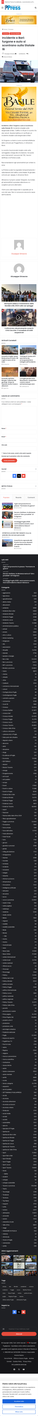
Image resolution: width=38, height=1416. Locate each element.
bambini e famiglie (8, 656)
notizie (19, 1293)
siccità (5, 1095)
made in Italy (7, 903)
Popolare (6, 497)
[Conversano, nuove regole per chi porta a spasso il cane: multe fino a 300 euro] (19, 1265)
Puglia (4, 1035)
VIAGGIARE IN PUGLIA (10, 1231)
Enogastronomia (8, 773)
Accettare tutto (19, 1401)
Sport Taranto (7, 1167)
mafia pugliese (7, 906)
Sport (4, 1152)
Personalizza (19, 1406)
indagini (5, 873)
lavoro (5, 897)
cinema (5, 674)
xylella (5, 1246)
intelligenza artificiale (9, 888)
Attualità (5, 650)
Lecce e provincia (8, 900)
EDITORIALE (6, 761)
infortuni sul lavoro (8, 879)
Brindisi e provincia (8, 668)
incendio (5, 860)
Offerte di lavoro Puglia (21, 1358)
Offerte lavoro (7, 966)
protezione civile (8, 1026)
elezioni (5, 764)
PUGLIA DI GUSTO (8, 1038)
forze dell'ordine (8, 830)
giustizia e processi (9, 845)
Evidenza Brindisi (8, 797)
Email (4, 436)
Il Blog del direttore (8, 851)
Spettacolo (6, 1131)
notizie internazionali (9, 957)
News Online (6, 954)
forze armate (7, 827)
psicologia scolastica (9, 1029)
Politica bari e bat (8, 978)
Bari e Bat (6, 659)
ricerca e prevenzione (9, 1056)
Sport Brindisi (7, 1158)
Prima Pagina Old (8, 1017)
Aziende (5, 653)
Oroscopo (6, 969)
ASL (4, 644)
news (4, 948)
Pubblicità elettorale (9, 1032)
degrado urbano (8, 740)
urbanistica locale (8, 1222)
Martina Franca (27, 1290)
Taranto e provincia (9, 1186)
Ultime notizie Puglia (8, 1299)
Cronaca (10, 29)
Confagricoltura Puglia (10, 692)
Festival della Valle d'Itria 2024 (12, 815)
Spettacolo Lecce (8, 1143)
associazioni (6, 647)
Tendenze (6, 1195)
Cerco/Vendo (8, 1358)
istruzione (6, 894)
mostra (5, 939)
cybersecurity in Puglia (10, 734)
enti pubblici (6, 779)
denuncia (5, 743)
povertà (5, 1008)
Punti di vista (7, 1044)
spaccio (5, 1125)
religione (5, 1053)
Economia (6, 758)
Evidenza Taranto (8, 806)
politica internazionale (9, 990)
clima (4, 680)
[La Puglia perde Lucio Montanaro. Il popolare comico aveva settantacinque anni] (28, 372)
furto (4, 839)
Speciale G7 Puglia (8, 1128)
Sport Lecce (6, 1164)
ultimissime (6, 1213)
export (5, 809)
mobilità (5, 924)
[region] (19, 1398)
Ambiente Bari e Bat (9, 611)
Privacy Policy (27, 1361)
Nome (4, 428)
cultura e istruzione (9, 731)
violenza (5, 1234)
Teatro (5, 1189)
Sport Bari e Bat (8, 1155)
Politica (5, 975)
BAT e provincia (7, 665)
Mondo (5, 933)
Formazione (6, 824)
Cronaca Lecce (7, 722)
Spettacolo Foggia (8, 1140)
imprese (5, 857)
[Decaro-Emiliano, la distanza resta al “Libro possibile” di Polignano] (7, 515)
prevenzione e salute (9, 1011)
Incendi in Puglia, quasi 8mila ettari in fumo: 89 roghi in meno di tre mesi (10, 359)
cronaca (31, 1286)
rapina (5, 1047)
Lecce (18, 1290)
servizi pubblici (7, 1089)
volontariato (6, 1243)
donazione (6, 749)
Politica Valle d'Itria (8, 1005)
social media (6, 1113)
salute (4, 1068)
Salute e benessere (9, 1071)
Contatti (9, 1361)
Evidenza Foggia (8, 800)
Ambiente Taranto (8, 623)
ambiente (5, 608)
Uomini (5, 1219)
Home (5, 29)
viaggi (4, 1228)
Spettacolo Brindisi (8, 1137)
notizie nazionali (8, 963)
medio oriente (7, 915)
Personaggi (6, 972)
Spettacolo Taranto (9, 1146)
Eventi (5, 785)
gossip (5, 848)
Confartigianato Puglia (10, 695)
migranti (5, 921)
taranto (21, 1296)
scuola (5, 1080)
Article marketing (8, 638)
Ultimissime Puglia (21, 1299)
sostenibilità (6, 1122)
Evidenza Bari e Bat (9, 794)
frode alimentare (8, 833)
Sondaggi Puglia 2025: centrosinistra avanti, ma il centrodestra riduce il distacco (24, 525)
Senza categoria (8, 1083)
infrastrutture (7, 882)
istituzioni (5, 891)
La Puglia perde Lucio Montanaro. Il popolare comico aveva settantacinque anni (28, 381)
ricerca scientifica (8, 1059)
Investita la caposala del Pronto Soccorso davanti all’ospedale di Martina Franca (23, 543)
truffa (4, 1207)
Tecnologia (6, 1192)
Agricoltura (6, 596)
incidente (5, 867)
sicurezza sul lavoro (9, 1104)
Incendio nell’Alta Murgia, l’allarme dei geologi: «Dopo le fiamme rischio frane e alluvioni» (10, 382)
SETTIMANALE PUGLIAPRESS (12, 1092)
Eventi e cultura (7, 788)
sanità (4, 1077)
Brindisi (16, 1286)
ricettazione (6, 1062)
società (5, 1119)
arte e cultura (7, 635)
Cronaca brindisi (8, 716)
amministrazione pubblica (11, 626)
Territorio (5, 1198)
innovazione (6, 885)
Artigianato (6, 641)
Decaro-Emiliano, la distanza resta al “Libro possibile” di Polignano (24, 514)
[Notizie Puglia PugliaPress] (12, 7)
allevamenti (6, 605)
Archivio (31, 1358)
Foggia (12, 1290)
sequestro (6, 1086)
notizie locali (6, 960)
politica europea (8, 984)
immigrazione (7, 854)
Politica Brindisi (7, 981)
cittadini (5, 677)
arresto (5, 632)
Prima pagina (7, 1014)
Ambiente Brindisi (8, 614)
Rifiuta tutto (19, 1412)
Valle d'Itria (6, 1225)
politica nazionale (8, 996)
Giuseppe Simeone (10, 53)
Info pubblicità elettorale (19, 1364)
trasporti (5, 1204)
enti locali (6, 776)
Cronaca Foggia (7, 719)
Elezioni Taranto (8, 767)
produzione (6, 1023)
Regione (5, 1050)
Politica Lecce (7, 993)
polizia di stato (28, 1293)
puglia (4, 1296)
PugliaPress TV (7, 1041)
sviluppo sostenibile (9, 1182)
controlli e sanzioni (8, 698)
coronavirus (6, 701)
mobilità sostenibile (9, 927)
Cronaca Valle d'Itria (9, 728)
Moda (4, 930)
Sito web (4, 445)
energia (5, 770)
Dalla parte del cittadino (10, 737)
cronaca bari (7, 713)
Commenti (31, 497)
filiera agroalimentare (9, 818)
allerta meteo (7, 602)
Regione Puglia (13, 1296)
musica (5, 942)
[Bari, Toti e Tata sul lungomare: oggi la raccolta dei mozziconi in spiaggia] (19, 1273)
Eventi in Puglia (7, 791)
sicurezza (6, 1098)
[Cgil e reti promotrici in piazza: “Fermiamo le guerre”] (7, 506)
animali (5, 629)
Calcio (5, 671)
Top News (6, 1201)
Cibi (5, 936)
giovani (5, 842)
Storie (4, 1170)
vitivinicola (6, 1237)
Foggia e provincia (8, 821)
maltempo (6, 909)
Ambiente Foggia (8, 617)
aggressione (6, 593)
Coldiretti (5, 683)
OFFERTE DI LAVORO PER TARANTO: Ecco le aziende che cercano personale (16, 534)
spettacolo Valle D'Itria (10, 1149)
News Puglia (11, 1293)
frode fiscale (6, 836)
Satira (6, 1174)
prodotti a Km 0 (7, 1020)
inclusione (6, 870)
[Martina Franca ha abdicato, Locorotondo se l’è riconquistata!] (7, 1258)
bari (10, 1286)
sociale (5, 1116)
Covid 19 (5, 704)
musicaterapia (7, 945)
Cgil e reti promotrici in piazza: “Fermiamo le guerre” (24, 505)
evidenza (5, 1290)
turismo (5, 1210)
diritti (4, 746)
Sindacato (6, 1110)
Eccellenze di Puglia (9, 755)
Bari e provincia (7, 662)
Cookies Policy (17, 1361)
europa (5, 782)
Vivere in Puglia (7, 1240)
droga (4, 752)
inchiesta (5, 863)
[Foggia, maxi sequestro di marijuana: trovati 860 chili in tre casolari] (19, 1258)
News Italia (6, 951)
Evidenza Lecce (8, 803)
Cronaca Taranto (8, 725)
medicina (5, 912)
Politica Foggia (7, 987)
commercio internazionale (11, 686)
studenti (5, 1176)
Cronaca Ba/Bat (15, 33)
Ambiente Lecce (8, 620)
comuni (5, 689)
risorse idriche (7, 1065)
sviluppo (5, 1179)
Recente (18, 497)
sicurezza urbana (8, 1107)
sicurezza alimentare (9, 1101)
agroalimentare (7, 599)
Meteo (5, 918)
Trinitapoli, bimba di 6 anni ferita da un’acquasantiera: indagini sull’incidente (28, 359)
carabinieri (23, 1286)
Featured (5, 812)
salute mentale (7, 1074)
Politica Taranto (7, 1002)
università (6, 1216)
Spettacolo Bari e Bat (9, 1134)
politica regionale (8, 999)
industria (5, 876)
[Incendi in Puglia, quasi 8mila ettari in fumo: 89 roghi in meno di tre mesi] (10, 350)
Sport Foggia (7, 1161)
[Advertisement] (19, 218)
